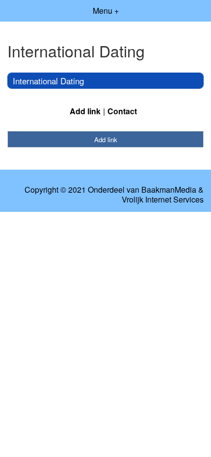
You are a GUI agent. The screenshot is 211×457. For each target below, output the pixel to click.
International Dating (48, 81)
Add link (85, 111)
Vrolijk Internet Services (163, 199)
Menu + (106, 10)
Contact (122, 111)
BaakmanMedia (168, 190)
